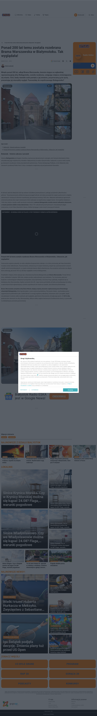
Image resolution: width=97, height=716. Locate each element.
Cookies (30, 385)
